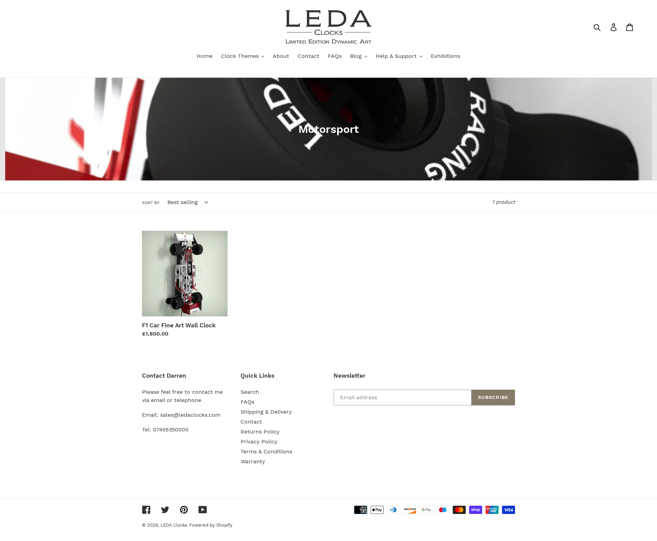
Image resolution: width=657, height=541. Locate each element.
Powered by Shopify (210, 525)
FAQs (247, 402)
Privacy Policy (259, 441)
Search (250, 392)
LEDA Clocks (174, 525)
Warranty (253, 461)
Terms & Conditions (266, 451)
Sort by (150, 202)
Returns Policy (260, 431)
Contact (251, 421)
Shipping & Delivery (266, 411)
